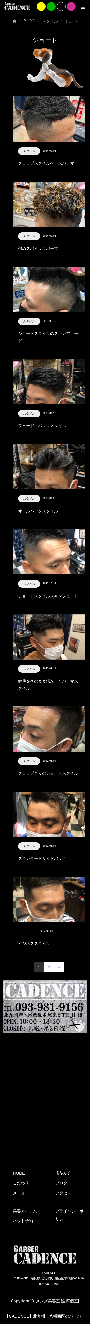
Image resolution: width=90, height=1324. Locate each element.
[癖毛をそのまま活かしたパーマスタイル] (49, 637)
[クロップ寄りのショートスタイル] (49, 729)
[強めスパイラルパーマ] (49, 204)
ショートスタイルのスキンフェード (48, 337)
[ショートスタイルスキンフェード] (49, 551)
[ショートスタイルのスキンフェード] (49, 289)
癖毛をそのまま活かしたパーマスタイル (48, 685)
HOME (19, 1173)
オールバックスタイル (38, 511)
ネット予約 (23, 1221)
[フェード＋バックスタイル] (49, 381)
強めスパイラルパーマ (38, 248)
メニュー (21, 1193)
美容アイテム (25, 1211)
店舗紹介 (64, 1173)
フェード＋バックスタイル (42, 426)
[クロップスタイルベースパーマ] (49, 119)
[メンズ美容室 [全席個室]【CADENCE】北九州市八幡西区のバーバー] (17, 6)
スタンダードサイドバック (42, 858)
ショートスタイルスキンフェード (48, 596)
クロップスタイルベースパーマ (46, 163)
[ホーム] (14, 20)
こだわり (21, 1183)
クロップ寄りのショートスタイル (48, 773)
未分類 (27, 931)
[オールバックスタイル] (49, 466)
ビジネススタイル (34, 943)
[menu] (83, 7)
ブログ (62, 1183)
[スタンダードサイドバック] (49, 814)
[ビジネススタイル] (49, 899)
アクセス (64, 1193)
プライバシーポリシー (70, 1215)
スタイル (29, 151)
